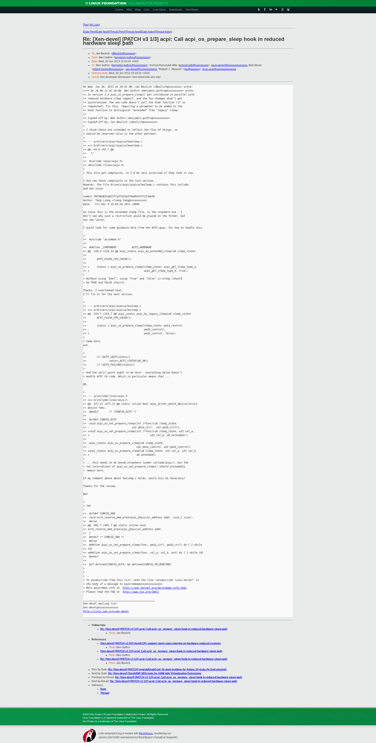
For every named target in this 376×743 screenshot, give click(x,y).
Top (86, 24)
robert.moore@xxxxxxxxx (108, 69)
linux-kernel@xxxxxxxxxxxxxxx (229, 65)
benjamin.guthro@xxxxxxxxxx (132, 57)
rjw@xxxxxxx (192, 69)
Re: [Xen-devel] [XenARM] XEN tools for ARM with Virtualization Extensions (154, 673)
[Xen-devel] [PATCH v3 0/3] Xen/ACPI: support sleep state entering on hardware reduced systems (160, 643)
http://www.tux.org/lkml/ (141, 591)
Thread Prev (117, 31)
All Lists (94, 24)
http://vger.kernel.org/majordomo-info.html (155, 587)
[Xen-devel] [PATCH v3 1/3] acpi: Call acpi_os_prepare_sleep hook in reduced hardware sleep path (161, 651)
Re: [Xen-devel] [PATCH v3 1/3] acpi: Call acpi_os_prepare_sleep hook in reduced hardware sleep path (163, 629)
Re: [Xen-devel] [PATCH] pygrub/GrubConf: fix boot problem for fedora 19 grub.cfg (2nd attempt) (167, 669)
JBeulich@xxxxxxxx (123, 53)
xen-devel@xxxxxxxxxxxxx (141, 69)
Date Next (102, 31)
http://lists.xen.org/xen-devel (106, 611)
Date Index (147, 31)
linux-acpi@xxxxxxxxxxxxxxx (219, 69)
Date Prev (89, 31)
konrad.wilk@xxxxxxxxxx (193, 65)
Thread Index (163, 31)
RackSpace (146, 733)
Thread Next (133, 31)
